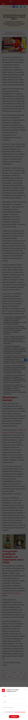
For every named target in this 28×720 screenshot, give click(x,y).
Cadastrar (14, 716)
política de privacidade (20, 712)
